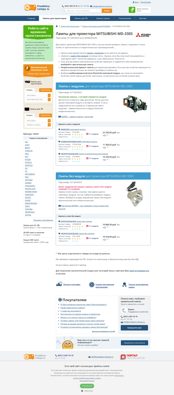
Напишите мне (134, 328)
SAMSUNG (29, 194)
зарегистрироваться (139, 270)
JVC (26, 168)
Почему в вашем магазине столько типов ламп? (83, 324)
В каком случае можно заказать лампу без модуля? (84, 327)
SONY (27, 206)
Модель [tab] (29, 90)
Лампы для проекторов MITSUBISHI (96, 26)
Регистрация (146, 2)
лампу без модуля (79, 56)
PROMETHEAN (31, 191)
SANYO (28, 197)
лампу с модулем (95, 53)
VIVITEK (28, 215)
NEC (27, 177)
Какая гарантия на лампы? (73, 307)
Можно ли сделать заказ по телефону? (78, 317)
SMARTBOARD (31, 203)
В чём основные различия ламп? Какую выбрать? (84, 304)
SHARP (28, 200)
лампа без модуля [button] (76, 221)
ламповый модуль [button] (73, 129)
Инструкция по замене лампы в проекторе (80, 314)
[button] (87, 391)
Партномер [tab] (45, 90)
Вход (137, 2)
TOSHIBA (28, 209)
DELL (27, 153)
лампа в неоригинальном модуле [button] (84, 154)
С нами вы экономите (71, 311)
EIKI (26, 156)
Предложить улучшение (134, 343)
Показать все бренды (43, 220)
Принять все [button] (87, 386)
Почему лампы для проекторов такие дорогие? (82, 320)
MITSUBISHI (30, 174)
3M (26, 142)
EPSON (28, 159)
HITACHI (28, 162)
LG (26, 171)
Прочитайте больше (87, 381)
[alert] (87, 378)
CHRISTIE (29, 150)
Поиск (107, 11)
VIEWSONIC (30, 212)
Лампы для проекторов (70, 26)
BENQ (27, 148)
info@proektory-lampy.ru (102, 6)
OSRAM (28, 183)
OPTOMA (29, 180)
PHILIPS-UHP (30, 188)
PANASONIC (30, 186)
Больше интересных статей (103, 331)
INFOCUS (29, 165)
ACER (27, 145)
